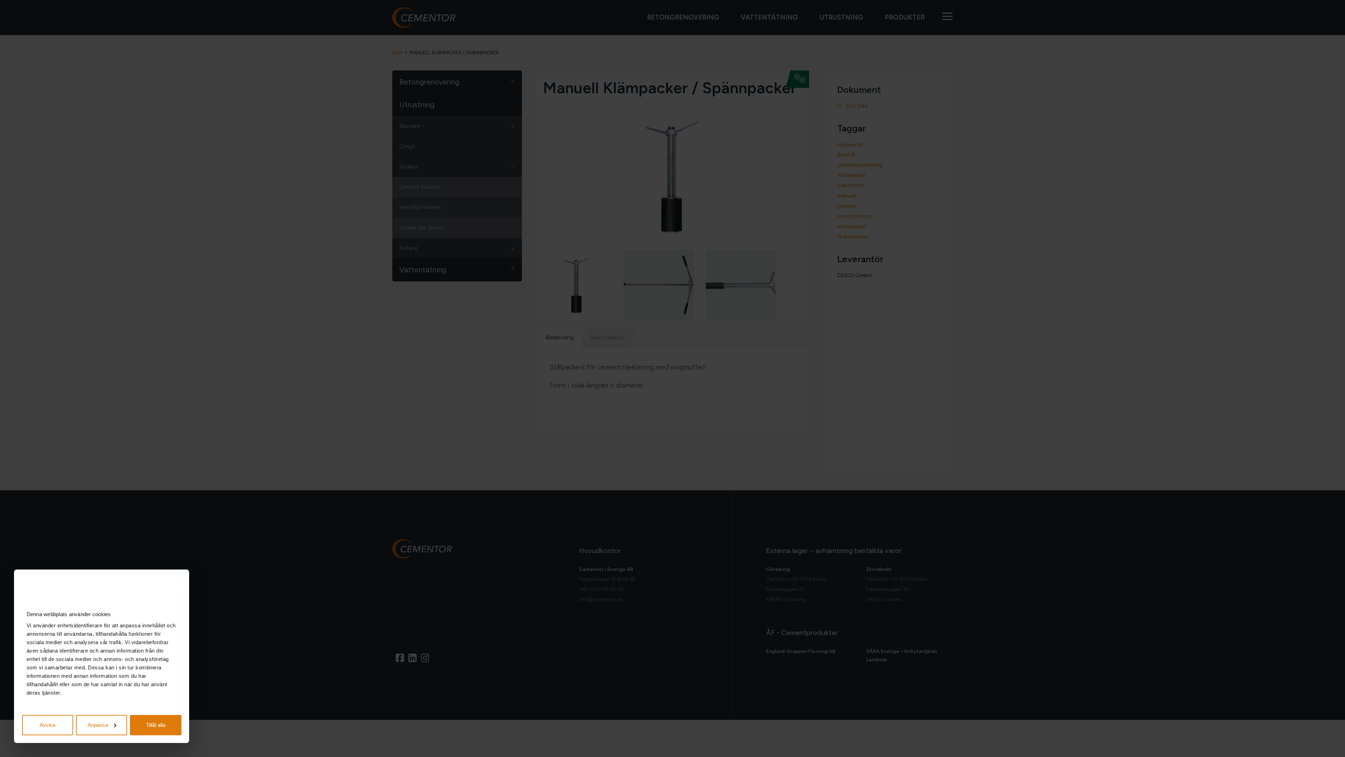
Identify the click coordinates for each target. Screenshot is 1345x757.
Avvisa (47, 725)
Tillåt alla (155, 725)
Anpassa (98, 725)
